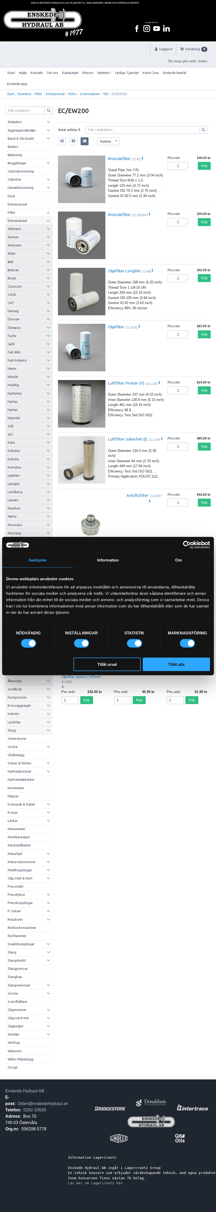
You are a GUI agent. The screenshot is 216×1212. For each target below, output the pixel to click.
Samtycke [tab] (37, 560)
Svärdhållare (17, 1001)
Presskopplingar (20, 903)
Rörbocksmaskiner (22, 927)
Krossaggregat (19, 705)
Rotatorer (15, 919)
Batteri (13, 146)
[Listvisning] (62, 141)
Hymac (13, 401)
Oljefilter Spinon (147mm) (81, 676)
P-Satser (14, 911)
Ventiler (13, 1034)
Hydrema (15, 393)
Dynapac (14, 327)
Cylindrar (14, 179)
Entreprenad (55, 94)
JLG (10, 434)
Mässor (88, 72)
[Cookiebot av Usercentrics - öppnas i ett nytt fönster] (187, 545)
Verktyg (14, 1042)
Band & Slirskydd (21, 138)
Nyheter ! (104, 72)
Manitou (14, 508)
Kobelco (14, 450)
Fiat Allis (14, 352)
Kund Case (151, 72)
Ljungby (13, 483)
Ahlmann (14, 229)
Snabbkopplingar (21, 944)
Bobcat (13, 270)
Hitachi (13, 376)
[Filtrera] (203, 130)
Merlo (12, 516)
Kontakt (37, 72)
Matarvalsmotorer (22, 862)
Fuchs (12, 336)
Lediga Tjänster (127, 72)
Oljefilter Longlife (124, 270)
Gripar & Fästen (19, 763)
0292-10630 (34, 1110)
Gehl (11, 344)
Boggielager (17, 163)
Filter (38, 94)
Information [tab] (108, 560)
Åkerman (15, 681)
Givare (13, 746)
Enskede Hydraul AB (24, 1091)
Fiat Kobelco (17, 360)
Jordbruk (15, 689)
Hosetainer (16, 788)
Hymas (13, 409)
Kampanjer (70, 72)
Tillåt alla (176, 664)
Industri (13, 713)
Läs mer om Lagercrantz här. (96, 1183)
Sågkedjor (16, 1026)
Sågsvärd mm (18, 1018)
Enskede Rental (174, 72)
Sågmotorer (17, 1010)
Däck (11, 196)
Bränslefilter (119, 158)
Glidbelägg (16, 755)
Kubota (13, 459)
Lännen (13, 500)
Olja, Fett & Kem (20, 878)
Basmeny (24, 94)
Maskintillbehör (19, 845)
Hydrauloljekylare (21, 779)
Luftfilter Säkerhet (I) (127, 439)
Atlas (12, 253)
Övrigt (13, 1067)
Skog (12, 730)
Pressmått (15, 886)
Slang (12, 952)
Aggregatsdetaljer (22, 130)
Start (11, 72)
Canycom (15, 286)
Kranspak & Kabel (21, 804)
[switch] (81, 643)
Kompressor (17, 697)
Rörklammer (17, 936)
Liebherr (14, 475)
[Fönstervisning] (73, 141)
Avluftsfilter (137, 495)
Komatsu (14, 467)
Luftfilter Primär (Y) (126, 383)
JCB (10, 426)
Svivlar (13, 993)
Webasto (15, 1051)
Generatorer (17, 738)
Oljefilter (116, 326)
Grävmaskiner (90, 94)
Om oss (52, 72)
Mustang (14, 533)
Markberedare (19, 837)
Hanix (12, 368)
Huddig (13, 385)
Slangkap (15, 977)
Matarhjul (15, 853)
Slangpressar (18, 968)
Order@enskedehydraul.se (43, 1103)
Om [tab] (178, 560)
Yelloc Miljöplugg (20, 1059)
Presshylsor (16, 894)
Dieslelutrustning (20, 187)
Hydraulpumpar (20, 771)
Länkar (13, 820)
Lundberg (15, 492)
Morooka (15, 525)
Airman (13, 237)
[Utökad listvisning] (85, 141)
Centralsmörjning (21, 171)
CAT (11, 303)
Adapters (15, 122)
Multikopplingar (20, 870)
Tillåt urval (107, 664)
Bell (10, 262)
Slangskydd (17, 960)
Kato (11, 442)
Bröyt (12, 278)
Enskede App (17, 84)
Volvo (72, 94)
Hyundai (14, 418)
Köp (204, 166)
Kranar (13, 812)
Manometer (17, 829)
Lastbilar (14, 722)
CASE (12, 294)
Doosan (13, 319)
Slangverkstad (19, 985)
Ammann (14, 245)
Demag (13, 311)
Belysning (15, 155)
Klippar (13, 796)
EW (106, 94)
